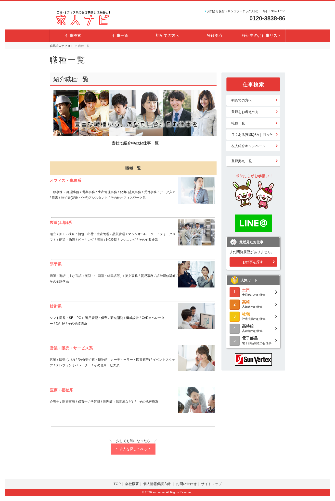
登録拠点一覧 (241, 161)
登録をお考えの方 (245, 112)
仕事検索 (73, 35)
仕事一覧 (120, 35)
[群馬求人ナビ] (84, 17)
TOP (117, 484)
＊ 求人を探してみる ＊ (133, 449)
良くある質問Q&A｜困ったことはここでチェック (255, 135)
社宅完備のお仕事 (254, 316)
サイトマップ (211, 484)
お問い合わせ (186, 484)
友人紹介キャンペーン (248, 146)
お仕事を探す (253, 262)
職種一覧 (238, 123)
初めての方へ (167, 35)
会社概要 (132, 484)
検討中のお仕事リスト (261, 35)
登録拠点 (214, 35)
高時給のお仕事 (252, 328)
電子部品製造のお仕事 (256, 340)
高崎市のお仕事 (252, 304)
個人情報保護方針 (157, 484)
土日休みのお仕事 (254, 292)
